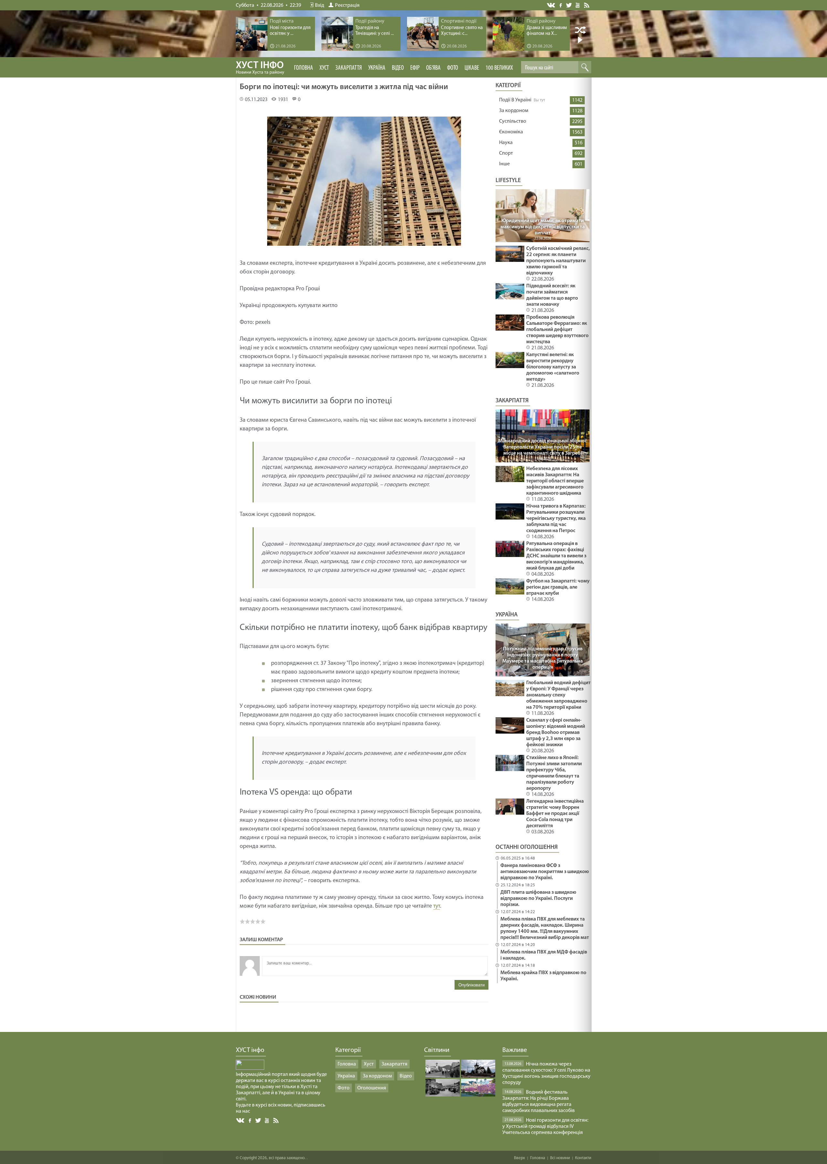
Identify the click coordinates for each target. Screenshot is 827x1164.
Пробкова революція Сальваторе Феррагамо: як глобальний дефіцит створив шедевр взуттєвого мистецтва (557, 330)
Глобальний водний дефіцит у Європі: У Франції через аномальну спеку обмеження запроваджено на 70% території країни (558, 695)
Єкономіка (511, 132)
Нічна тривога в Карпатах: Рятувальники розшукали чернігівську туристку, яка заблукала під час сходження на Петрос (556, 518)
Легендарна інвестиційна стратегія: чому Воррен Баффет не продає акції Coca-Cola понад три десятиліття (555, 814)
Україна (376, 68)
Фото (452, 68)
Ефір (415, 68)
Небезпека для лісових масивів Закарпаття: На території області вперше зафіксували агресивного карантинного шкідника (555, 481)
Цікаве (472, 68)
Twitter (569, 5)
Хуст (324, 68)
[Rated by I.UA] (250, 1068)
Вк (241, 1120)
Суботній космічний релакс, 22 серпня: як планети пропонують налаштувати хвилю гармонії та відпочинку (558, 261)
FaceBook (250, 1120)
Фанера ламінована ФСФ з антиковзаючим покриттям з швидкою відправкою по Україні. (544, 872)
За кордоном (513, 110)
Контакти (583, 1158)
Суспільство (512, 121)
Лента (587, 5)
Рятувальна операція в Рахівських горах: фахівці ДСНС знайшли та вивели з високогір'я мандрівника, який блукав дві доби (556, 556)
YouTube (578, 5)
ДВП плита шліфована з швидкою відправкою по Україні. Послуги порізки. (538, 898)
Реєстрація (347, 5)
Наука (506, 142)
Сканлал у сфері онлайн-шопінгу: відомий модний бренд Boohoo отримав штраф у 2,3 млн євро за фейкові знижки (555, 732)
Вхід (319, 5)
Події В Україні (515, 100)
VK (551, 5)
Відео (398, 68)
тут (436, 906)
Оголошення (371, 1088)
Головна (303, 68)
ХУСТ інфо (260, 68)
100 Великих (499, 68)
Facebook (561, 4)
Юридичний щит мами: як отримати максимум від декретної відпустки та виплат (542, 227)
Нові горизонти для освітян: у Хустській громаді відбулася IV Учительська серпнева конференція (545, 1126)
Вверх (519, 1158)
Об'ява (433, 68)
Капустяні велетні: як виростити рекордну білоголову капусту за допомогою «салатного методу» (552, 367)
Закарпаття (348, 68)
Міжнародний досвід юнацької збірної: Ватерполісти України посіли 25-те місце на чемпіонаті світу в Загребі (542, 447)
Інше (504, 164)
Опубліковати (471, 985)
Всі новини (560, 1158)
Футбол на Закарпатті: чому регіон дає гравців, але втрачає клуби (558, 587)
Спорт (506, 153)
